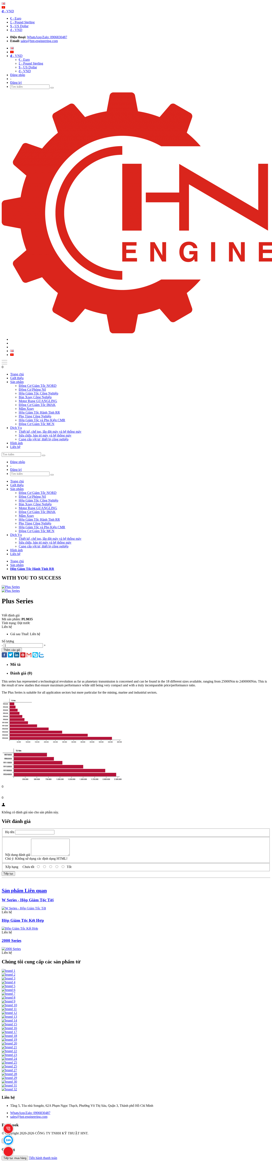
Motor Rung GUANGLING (38, 401)
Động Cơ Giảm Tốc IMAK (37, 405)
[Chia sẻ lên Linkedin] (16, 655)
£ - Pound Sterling (22, 22)
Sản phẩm (17, 382)
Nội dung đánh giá (17, 855)
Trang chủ (17, 374)
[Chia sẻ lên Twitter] (10, 655)
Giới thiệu (17, 378)
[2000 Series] (11, 949)
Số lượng (8, 641)
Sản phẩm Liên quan (24, 890)
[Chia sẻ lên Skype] (35, 655)
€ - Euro (15, 18)
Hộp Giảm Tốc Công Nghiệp (38, 393)
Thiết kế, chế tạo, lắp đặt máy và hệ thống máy (50, 431)
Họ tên (9, 832)
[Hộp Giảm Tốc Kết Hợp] (20, 928)
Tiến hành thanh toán (43, 1158)
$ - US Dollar (19, 26)
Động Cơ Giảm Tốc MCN (36, 424)
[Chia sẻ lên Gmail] (29, 655)
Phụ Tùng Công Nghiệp (35, 416)
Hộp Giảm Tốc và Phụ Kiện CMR (42, 420)
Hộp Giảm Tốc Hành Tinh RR (39, 412)
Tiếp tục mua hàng (14, 1158)
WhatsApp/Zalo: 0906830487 (47, 37)
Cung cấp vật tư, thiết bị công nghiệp (43, 439)
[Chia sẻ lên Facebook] (4, 655)
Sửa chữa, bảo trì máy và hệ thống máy (45, 435)
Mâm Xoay (26, 408)
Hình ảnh (16, 443)
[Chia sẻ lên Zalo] (41, 655)
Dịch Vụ (16, 428)
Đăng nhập (17, 75)
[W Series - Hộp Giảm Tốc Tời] (24, 908)
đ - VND (16, 30)
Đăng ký (16, 82)
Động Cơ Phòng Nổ (32, 389)
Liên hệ (15, 447)
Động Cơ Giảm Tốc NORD (38, 385)
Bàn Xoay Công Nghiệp (35, 397)
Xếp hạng (11, 867)
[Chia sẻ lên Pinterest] (23, 655)
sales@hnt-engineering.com (39, 41)
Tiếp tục (8, 873)
